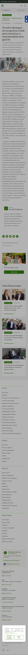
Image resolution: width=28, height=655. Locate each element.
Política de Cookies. (9, 633)
